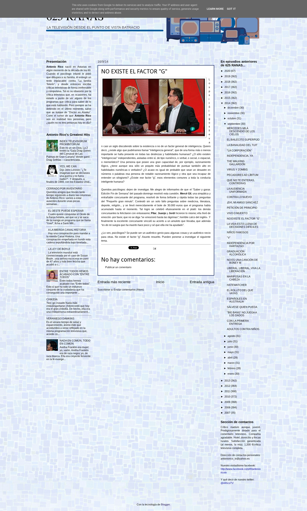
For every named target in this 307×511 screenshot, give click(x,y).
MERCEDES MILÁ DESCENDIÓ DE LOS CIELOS (241, 131)
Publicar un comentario (118, 267)
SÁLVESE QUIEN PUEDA (242, 307)
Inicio (160, 282)
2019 (227, 76)
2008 (227, 407)
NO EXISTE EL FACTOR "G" (243, 218)
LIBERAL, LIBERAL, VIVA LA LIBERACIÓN (243, 270)
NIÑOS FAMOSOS (237, 232)
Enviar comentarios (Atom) (129, 289)
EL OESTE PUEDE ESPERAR (66, 210)
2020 (227, 71)
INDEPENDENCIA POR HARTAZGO (241, 245)
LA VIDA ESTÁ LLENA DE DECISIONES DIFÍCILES (242, 225)
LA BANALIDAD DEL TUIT (242, 145)
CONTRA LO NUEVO (239, 197)
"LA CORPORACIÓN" (239, 150)
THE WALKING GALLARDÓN (236, 163)
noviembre (234, 113)
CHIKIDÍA (52, 299)
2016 (227, 92)
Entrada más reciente (114, 282)
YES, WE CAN (68, 166)
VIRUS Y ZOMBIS (237, 169)
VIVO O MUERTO (237, 213)
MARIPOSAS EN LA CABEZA (238, 278)
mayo (231, 352)
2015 (227, 98)
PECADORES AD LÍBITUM (242, 175)
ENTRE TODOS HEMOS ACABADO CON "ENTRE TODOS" (74, 274)
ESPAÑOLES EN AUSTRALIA (237, 300)
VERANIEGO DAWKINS (60, 318)
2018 (227, 81)
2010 (227, 396)
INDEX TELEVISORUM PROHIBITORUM (73, 143)
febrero (232, 368)
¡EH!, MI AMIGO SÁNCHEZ (242, 202)
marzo (231, 363)
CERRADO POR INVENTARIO (64, 188)
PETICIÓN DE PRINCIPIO (242, 207)
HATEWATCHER (237, 285)
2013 (227, 380)
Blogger (165, 504)
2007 (227, 412)
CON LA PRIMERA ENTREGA (238, 322)
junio (231, 347)
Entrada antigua (202, 282)
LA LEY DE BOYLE (59, 249)
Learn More (215, 8)
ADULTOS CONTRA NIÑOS (243, 329)
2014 (227, 103)
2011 (227, 391)
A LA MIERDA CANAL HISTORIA (67, 229)
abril (230, 357)
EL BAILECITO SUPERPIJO (243, 139)
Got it (231, 8)
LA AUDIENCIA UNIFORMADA (237, 190)
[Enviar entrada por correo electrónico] (154, 248)
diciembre (233, 107)
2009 (227, 402)
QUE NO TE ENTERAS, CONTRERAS (241, 182)
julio (230, 341)
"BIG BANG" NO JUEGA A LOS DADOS (242, 314)
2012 (227, 386)
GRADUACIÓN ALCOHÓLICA (236, 253)
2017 (227, 87)
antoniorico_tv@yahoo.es (235, 458)
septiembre (234, 123)
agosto (232, 336)
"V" (229, 237)
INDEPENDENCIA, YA (240, 155)
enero (231, 373)
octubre (232, 118)
